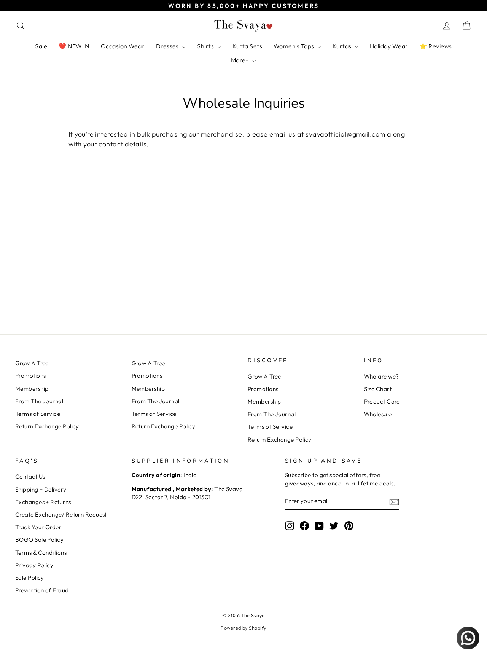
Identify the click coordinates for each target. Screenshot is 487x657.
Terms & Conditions (41, 552)
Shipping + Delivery (41, 489)
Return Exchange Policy (47, 426)
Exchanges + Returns (43, 502)
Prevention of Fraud (42, 590)
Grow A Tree (32, 363)
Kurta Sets (247, 46)
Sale (41, 46)
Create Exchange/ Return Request (61, 514)
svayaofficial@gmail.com (345, 134)
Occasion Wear (123, 46)
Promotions (30, 375)
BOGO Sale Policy (39, 539)
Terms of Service (37, 413)
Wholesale (378, 414)
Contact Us (30, 476)
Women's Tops (294, 46)
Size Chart (378, 389)
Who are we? (381, 376)
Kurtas (343, 46)
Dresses (168, 46)
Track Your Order (38, 527)
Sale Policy (29, 577)
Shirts (206, 46)
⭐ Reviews (435, 46)
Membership (32, 388)
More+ (241, 60)
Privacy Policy (34, 565)
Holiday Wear (389, 46)
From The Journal (39, 401)
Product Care (382, 401)
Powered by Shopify (243, 628)
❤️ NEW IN (74, 46)
